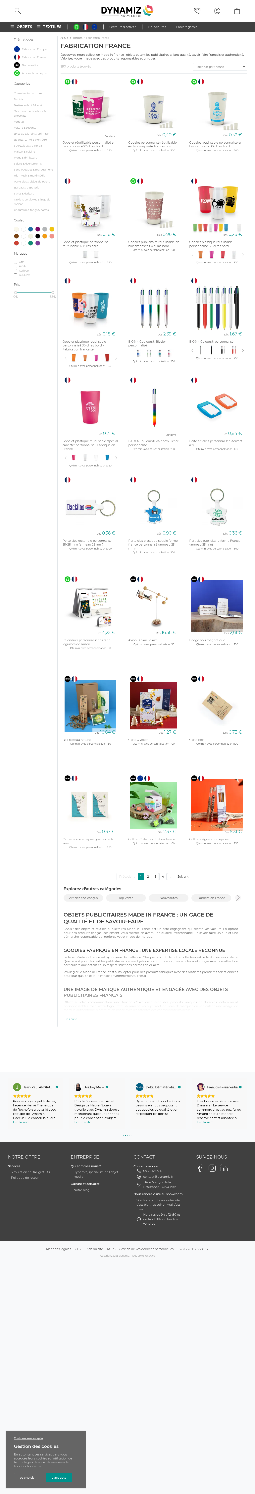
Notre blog (81, 1190)
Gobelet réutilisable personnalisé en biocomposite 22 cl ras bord (89, 144)
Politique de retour (25, 1178)
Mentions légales (58, 1249)
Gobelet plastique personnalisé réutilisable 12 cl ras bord (85, 244)
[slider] (15, 292)
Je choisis (27, 1477)
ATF (21, 262)
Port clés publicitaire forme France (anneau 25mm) (214, 543)
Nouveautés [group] (169, 898)
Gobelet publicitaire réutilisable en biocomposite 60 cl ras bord (153, 244)
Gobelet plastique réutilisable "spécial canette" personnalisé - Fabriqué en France (90, 445)
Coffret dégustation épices (209, 839)
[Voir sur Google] (17, 1087)
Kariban (24, 270)
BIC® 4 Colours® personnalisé (211, 341)
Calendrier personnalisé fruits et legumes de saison (86, 642)
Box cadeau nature (77, 740)
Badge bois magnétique (207, 640)
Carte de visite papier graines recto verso (88, 841)
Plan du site (94, 1249)
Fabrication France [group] (211, 898)
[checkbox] (34, 49)
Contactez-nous (145, 1166)
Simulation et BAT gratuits (30, 1172)
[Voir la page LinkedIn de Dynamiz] (224, 1168)
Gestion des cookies (193, 1249)
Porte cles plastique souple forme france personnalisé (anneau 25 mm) (153, 544)
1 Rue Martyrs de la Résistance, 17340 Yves (159, 1184)
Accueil (65, 37)
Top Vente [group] (126, 898)
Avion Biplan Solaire (143, 640)
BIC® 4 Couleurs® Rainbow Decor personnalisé (153, 443)
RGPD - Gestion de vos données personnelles (140, 1249)
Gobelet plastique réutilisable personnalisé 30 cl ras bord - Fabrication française (84, 345)
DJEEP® (24, 274)
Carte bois (196, 740)
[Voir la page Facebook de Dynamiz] (200, 1168)
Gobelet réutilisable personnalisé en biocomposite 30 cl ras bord (215, 144)
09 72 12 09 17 (153, 1171)
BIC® (22, 266)
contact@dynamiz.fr (158, 1177)
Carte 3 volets (138, 740)
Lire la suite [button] (21, 1122)
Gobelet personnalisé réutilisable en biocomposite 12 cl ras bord (152, 144)
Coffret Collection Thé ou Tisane (151, 839)
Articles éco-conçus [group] (83, 898)
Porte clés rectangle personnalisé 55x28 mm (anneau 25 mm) (87, 543)
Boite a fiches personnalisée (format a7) (215, 443)
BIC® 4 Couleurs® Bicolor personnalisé (147, 343)
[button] (238, 898)
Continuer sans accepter (28, 1438)
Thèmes (77, 37)
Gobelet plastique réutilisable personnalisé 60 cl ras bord (211, 244)
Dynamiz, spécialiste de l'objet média (96, 1174)
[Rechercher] (18, 11)
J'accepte (59, 1477)
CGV (78, 1249)
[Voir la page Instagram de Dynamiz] (212, 1168)
